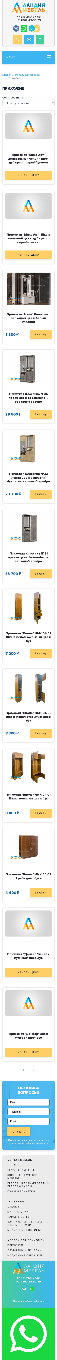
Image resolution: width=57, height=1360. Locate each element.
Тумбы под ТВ (18, 1216)
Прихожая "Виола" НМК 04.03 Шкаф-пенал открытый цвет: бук (28, 717)
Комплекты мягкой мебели (22, 1177)
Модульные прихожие (25, 1255)
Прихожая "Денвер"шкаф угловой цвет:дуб (28, 1036)
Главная (6, 74)
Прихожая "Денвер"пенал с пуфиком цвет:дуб (28, 956)
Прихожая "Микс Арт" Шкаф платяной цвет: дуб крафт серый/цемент (28, 238)
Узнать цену (28, 175)
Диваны (13, 1165)
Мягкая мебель (19, 1160)
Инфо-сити (38, 1301)
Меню (10, 57)
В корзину (40, 334)
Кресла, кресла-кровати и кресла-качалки (28, 1185)
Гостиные (15, 1201)
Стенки (13, 1206)
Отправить (19, 1131)
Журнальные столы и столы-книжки (24, 1223)
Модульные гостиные (24, 1230)
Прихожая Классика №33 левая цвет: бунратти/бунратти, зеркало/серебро (28, 477)
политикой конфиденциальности (29, 1143)
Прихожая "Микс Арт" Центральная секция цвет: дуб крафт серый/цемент (28, 158)
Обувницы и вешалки (24, 1250)
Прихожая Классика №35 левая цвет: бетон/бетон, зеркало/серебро (28, 398)
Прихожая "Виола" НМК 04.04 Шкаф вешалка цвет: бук (28, 796)
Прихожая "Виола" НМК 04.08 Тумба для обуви (28, 876)
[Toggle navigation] (49, 57)
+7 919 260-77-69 (29, 16)
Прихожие (15, 1245)
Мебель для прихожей (27, 74)
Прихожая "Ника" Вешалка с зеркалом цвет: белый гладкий (28, 318)
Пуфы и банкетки (21, 1191)
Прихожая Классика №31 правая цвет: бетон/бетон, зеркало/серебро (28, 557)
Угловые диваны (20, 1170)
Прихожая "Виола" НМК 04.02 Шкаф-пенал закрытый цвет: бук (28, 637)
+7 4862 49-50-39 (28, 20)
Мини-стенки (18, 1211)
